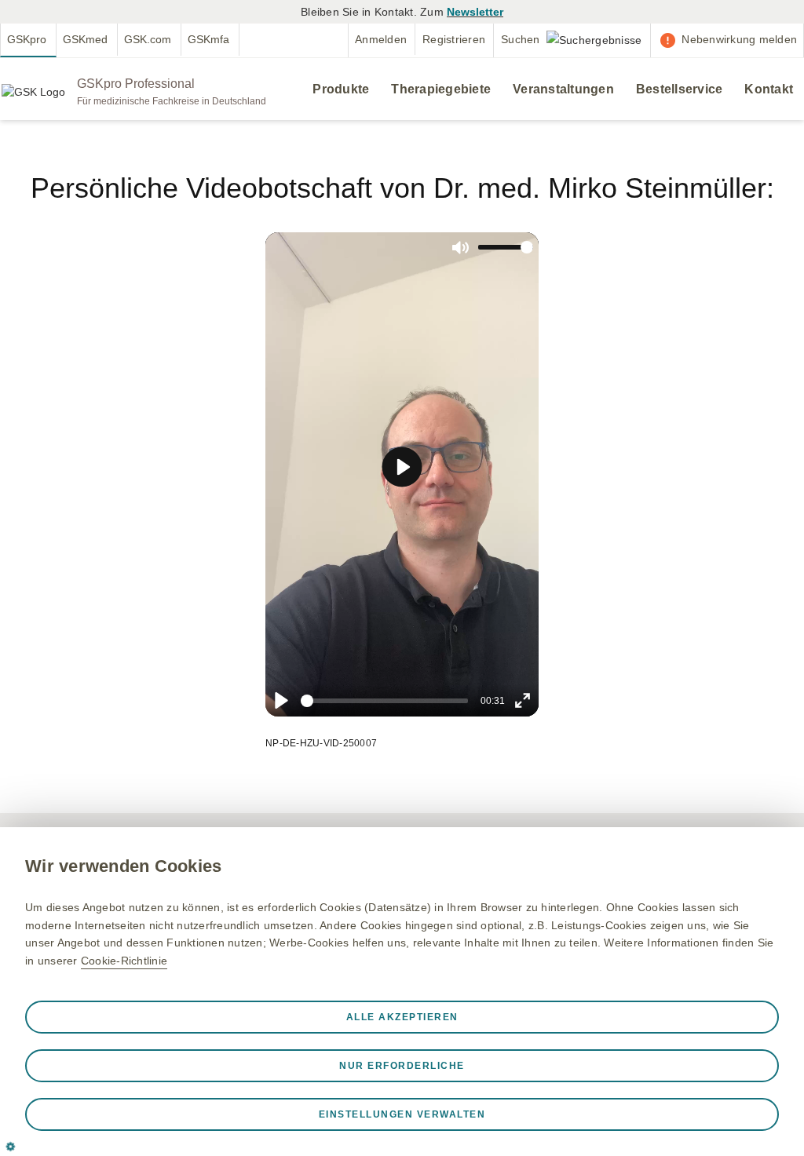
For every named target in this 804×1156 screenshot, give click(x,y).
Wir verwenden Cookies (123, 866)
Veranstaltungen (563, 89)
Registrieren (453, 39)
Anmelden (381, 39)
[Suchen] (572, 40)
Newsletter (475, 11)
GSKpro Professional (136, 83)
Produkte (340, 89)
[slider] (384, 700)
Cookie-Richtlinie (124, 960)
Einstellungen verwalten (402, 1114)
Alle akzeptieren (402, 1017)
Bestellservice (679, 89)
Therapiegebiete (441, 89)
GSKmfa (208, 39)
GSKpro (26, 39)
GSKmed (85, 39)
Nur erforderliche (402, 1065)
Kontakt (768, 89)
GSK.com (147, 39)
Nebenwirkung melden (739, 39)
